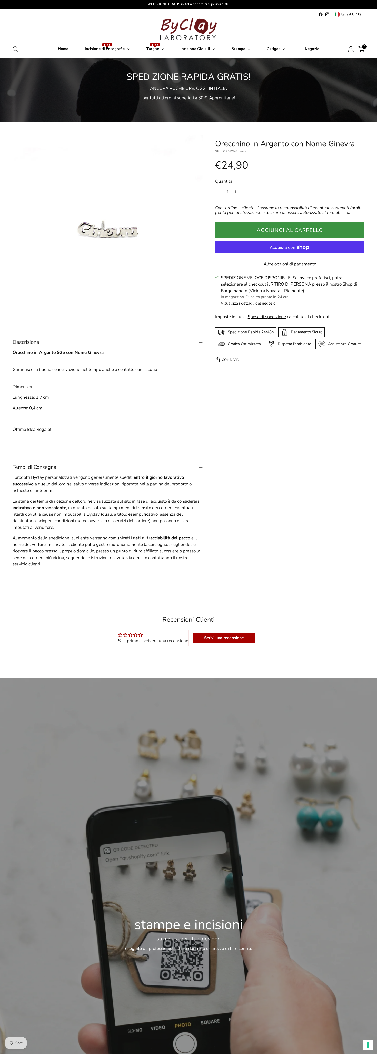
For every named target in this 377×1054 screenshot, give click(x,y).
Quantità (223, 181)
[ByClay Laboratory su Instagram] (327, 14)
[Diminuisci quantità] (220, 192)
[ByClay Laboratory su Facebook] (320, 14)
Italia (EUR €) (351, 14)
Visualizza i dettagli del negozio (248, 303)
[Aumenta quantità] (235, 192)
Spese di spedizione (267, 317)
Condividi (231, 360)
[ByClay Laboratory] (188, 29)
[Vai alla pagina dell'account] (351, 49)
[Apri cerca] (15, 49)
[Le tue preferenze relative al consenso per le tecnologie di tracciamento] (368, 1045)
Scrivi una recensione (224, 638)
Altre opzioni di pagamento (290, 264)
